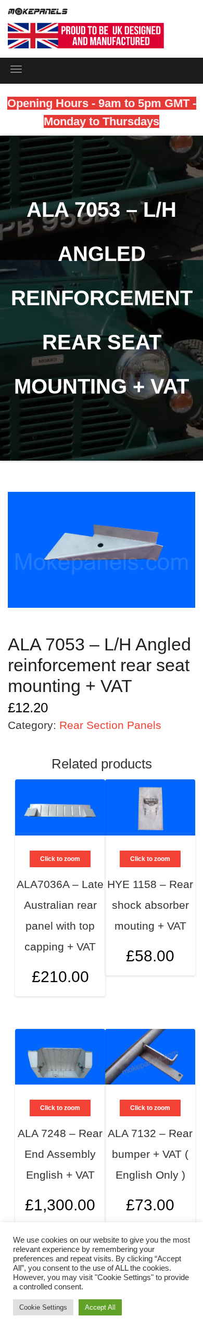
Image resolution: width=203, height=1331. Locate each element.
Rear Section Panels (110, 725)
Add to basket (175, 917)
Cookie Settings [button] (43, 1307)
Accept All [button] (100, 1307)
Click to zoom (150, 859)
